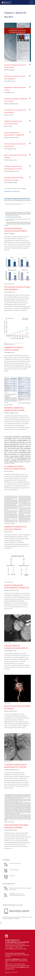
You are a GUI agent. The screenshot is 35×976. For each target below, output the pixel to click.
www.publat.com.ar (10, 969)
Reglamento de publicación (13, 191)
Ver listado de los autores (15, 863)
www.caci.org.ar (22, 948)
